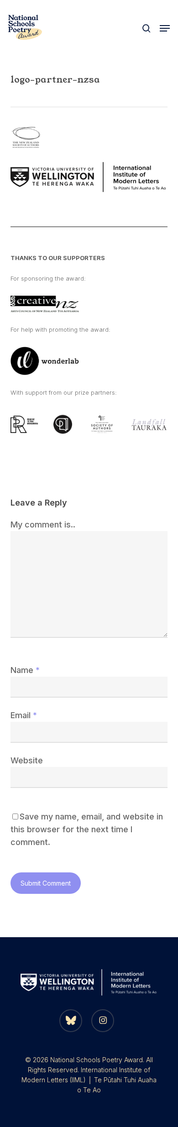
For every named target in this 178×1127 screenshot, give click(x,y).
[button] (165, 28)
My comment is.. (42, 524)
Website (26, 760)
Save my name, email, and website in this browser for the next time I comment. (86, 829)
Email (23, 715)
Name (25, 670)
